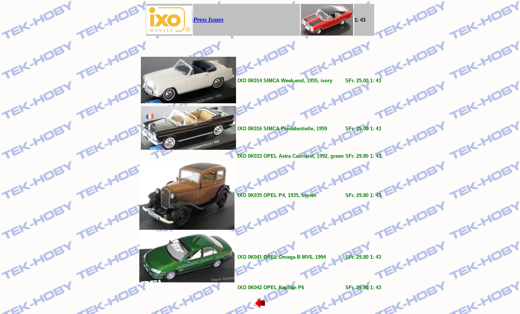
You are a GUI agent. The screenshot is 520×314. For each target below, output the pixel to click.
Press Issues (208, 19)
